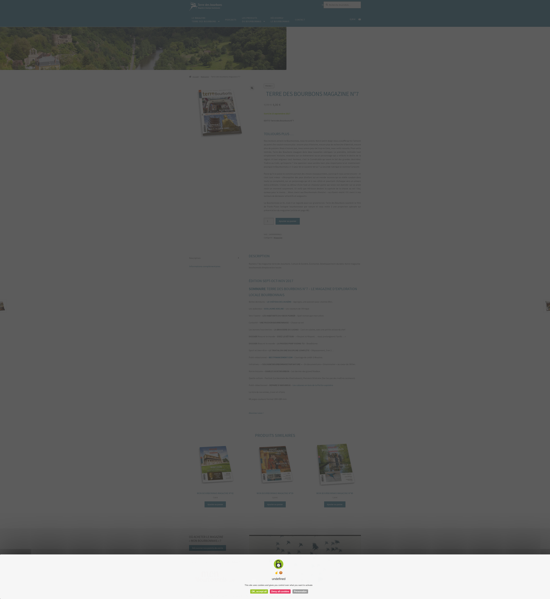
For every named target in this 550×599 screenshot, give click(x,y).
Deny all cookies (280, 591)
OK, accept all (259, 591)
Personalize (300, 591)
